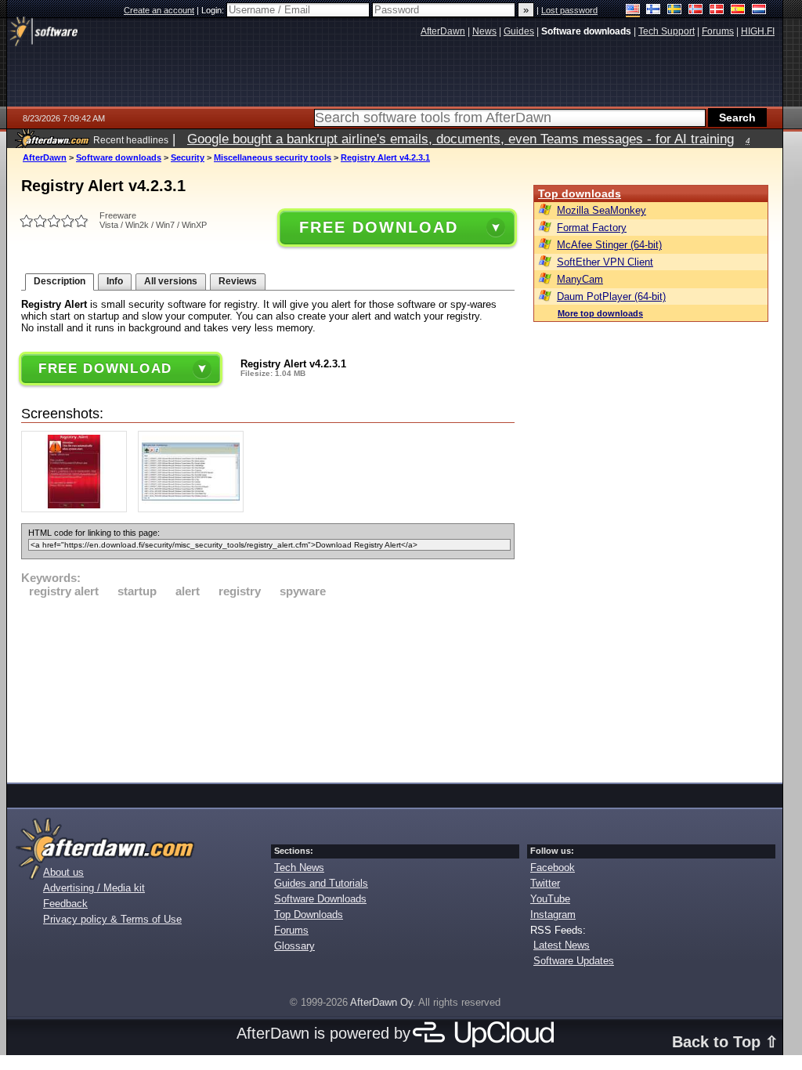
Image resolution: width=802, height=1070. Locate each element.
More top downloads (600, 313)
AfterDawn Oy (381, 1002)
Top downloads (579, 193)
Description (59, 281)
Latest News (561, 945)
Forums (291, 930)
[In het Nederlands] (759, 10)
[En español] (738, 10)
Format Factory (592, 227)
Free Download (378, 227)
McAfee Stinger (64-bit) (609, 245)
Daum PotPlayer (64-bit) (611, 296)
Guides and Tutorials (321, 883)
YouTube (550, 899)
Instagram (553, 914)
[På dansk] (717, 10)
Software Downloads (320, 899)
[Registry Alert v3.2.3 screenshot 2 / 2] (194, 509)
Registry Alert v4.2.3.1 (385, 157)
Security (187, 157)
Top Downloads (308, 914)
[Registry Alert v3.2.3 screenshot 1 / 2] (78, 509)
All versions (170, 281)
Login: (213, 10)
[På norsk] (695, 10)
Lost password (569, 10)
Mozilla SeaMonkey (601, 210)
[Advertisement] (268, 687)
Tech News (299, 867)
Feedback (65, 903)
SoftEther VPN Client (605, 262)
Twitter (545, 883)
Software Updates (573, 961)
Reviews (238, 281)
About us (63, 872)
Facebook (552, 867)
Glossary (294, 946)
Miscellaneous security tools (272, 157)
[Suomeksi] (653, 10)
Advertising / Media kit (94, 888)
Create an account (159, 10)
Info (115, 281)
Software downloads (118, 157)
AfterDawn (45, 157)
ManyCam (580, 279)
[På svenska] (674, 10)
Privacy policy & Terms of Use (112, 919)
